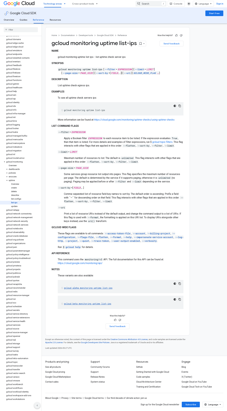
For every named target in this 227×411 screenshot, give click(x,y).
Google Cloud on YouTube (194, 382)
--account (139, 233)
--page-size (70, 73)
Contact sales (52, 382)
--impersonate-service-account (153, 237)
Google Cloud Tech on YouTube (197, 386)
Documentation (68, 35)
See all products (53, 367)
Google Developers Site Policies (95, 342)
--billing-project (158, 233)
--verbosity (149, 240)
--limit (139, 69)
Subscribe (190, 404)
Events (185, 372)
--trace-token (100, 240)
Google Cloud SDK (23, 13)
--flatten (102, 237)
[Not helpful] (181, 35)
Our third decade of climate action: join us (127, 398)
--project (71, 240)
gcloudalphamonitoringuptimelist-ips (88, 287)
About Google (52, 398)
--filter (110, 69)
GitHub (139, 367)
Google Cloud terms (94, 398)
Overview (9, 19)
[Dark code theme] (174, 105)
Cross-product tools (83, 3)
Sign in (219, 3)
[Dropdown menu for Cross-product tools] (97, 3)
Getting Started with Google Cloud (152, 372)
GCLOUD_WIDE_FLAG (145, 73)
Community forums (100, 367)
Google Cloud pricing (55, 372)
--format (115, 237)
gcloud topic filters (162, 142)
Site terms (76, 398)
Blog (184, 367)
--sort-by (102, 73)
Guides (23, 19)
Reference (38, 19)
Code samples (143, 377)
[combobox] (151, 3)
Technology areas (52, 3)
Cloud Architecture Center (149, 382)
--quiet (84, 240)
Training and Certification (148, 386)
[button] (20, 162)
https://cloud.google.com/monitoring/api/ (80, 263)
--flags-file (86, 237)
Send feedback (172, 43)
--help (127, 237)
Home (54, 35)
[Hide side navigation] (37, 405)
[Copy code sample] (179, 105)
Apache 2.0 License (54, 342)
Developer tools (86, 35)
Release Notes (98, 377)
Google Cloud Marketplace (58, 377)
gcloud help (73, 247)
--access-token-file (117, 233)
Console (178, 3)
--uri (127, 73)
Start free (214, 13)
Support (95, 372)
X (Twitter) (187, 377)
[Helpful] (176, 35)
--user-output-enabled (125, 240)
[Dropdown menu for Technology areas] (65, 3)
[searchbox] (21, 29)
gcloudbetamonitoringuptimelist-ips (87, 303)
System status (98, 382)
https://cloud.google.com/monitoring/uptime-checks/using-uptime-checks (134, 119)
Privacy (65, 398)
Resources (55, 19)
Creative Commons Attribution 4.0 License (129, 339)
